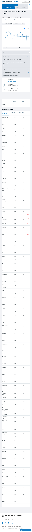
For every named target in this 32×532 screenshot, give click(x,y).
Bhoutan (4, 156)
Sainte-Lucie (4, 426)
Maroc (3, 337)
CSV (8, 81)
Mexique (4, 347)
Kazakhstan (4, 301)
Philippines (4, 404)
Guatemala (4, 252)
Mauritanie (4, 344)
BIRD (3, 519)
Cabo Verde (4, 175)
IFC (9, 519)
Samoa (3, 429)
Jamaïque (4, 293)
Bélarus (3, 146)
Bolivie (3, 160)
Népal (3, 374)
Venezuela (4, 494)
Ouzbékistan (4, 385)
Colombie (4, 193)
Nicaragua (4, 378)
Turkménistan (5, 476)
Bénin (3, 153)
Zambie (3, 501)
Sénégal (3, 436)
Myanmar (4, 367)
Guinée (3, 256)
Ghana (3, 245)
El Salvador (4, 223)
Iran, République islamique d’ (4, 286)
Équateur (4, 227)
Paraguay (4, 397)
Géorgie (3, 241)
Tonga (3, 469)
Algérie (3, 124)
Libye (3, 322)
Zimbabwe (4, 505)
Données (16, 1)
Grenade (4, 249)
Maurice (3, 340)
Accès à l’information (9, 526)
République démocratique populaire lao (5, 409)
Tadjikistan (4, 451)
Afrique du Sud (5, 117)
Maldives (4, 333)
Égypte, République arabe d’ (4, 219)
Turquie (3, 480)
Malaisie (3, 329)
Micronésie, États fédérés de (4, 352)
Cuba (3, 207)
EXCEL (14, 81)
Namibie (4, 370)
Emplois (15, 526)
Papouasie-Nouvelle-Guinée (4, 393)
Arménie (4, 135)
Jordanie (4, 297)
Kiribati (3, 308)
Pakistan (4, 388)
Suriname (4, 447)
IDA (6, 519)
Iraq (3, 290)
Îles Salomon (4, 274)
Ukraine (3, 487)
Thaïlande (4, 458)
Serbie (3, 440)
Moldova (4, 356)
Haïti (3, 263)
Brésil (3, 171)
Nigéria (3, 381)
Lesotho (3, 315)
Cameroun (4, 182)
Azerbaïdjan (4, 139)
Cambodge (4, 178)
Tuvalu (3, 483)
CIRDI (16, 519)
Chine (3, 185)
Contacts (19, 526)
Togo (3, 465)
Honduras (4, 267)
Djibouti (3, 211)
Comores (4, 196)
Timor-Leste (4, 462)
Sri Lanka (4, 444)
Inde (3, 277)
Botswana (4, 167)
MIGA (12, 519)
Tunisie (3, 472)
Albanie (3, 121)
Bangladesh (4, 142)
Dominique (4, 214)
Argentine (4, 131)
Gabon (3, 238)
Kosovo (3, 311)
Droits (3, 526)
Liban (3, 319)
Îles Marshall (4, 270)
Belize (3, 149)
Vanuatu (4, 490)
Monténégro (4, 363)
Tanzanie (4, 454)
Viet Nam (4, 497)
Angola (3, 128)
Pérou (3, 401)
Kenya (3, 304)
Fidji (3, 234)
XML (11, 81)
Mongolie (4, 360)
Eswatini (3, 230)
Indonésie (4, 281)
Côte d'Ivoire (4, 204)
